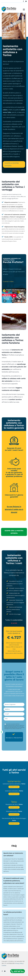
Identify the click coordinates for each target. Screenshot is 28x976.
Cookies (4, 965)
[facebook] (23, 1)
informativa (19, 726)
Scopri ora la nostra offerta (14, 532)
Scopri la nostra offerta (12, 164)
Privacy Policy (19, 963)
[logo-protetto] (9, 6)
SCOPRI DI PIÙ (14, 787)
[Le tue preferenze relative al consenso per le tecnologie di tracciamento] (1, 732)
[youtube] (26, 1)
